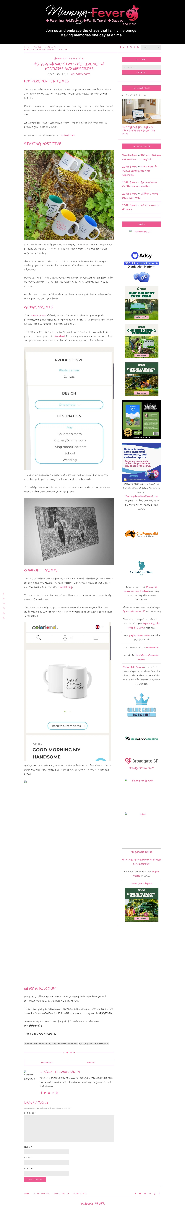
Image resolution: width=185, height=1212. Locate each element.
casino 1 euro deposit (141, 883)
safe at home (68, 135)
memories (73, 1044)
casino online (152, 647)
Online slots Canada (133, 667)
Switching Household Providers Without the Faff (138, 130)
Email (28, 1157)
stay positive (101, 1044)
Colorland (60, 336)
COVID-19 (43, 1044)
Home (27, 47)
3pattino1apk (129, 155)
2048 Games (129, 166)
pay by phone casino (139, 635)
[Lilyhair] (141, 829)
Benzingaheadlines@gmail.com (141, 496)
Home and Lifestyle (69, 58)
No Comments (80, 74)
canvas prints (38, 315)
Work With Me (52, 47)
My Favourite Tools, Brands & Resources (45, 49)
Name (28, 1147)
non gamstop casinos (141, 851)
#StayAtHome (31, 1044)
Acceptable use (42, 1194)
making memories (57, 1044)
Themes (37, 47)
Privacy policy (61, 1194)
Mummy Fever (92, 1203)
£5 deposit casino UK (134, 611)
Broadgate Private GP (141, 768)
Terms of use (80, 1194)
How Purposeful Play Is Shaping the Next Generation (140, 171)
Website (28, 1168)
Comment (30, 1112)
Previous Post (46, 1063)
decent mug (66, 587)
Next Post (91, 1063)
